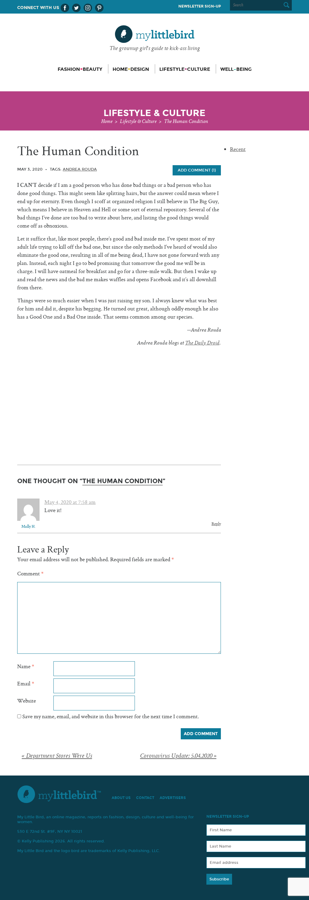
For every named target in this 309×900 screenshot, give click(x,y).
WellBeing (236, 69)
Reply (216, 524)
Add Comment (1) (197, 170)
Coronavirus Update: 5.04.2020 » (178, 756)
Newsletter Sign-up (199, 6)
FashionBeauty (80, 69)
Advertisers (173, 798)
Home (106, 121)
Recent (238, 150)
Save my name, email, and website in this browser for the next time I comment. (110, 717)
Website (26, 701)
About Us (121, 798)
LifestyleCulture (184, 69)
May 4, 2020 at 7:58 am (70, 503)
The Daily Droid (202, 343)
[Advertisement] (119, 394)
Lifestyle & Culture (138, 121)
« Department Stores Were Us (57, 756)
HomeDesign (131, 69)
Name (25, 667)
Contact (145, 798)
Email (25, 684)
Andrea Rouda (80, 169)
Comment (30, 574)
